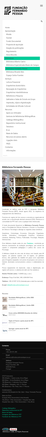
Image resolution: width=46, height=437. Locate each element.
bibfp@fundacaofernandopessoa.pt (18, 285)
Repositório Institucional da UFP (12, 410)
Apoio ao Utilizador (13, 113)
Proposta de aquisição (14, 44)
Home (7, 27)
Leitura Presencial (13, 82)
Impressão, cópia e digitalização (18, 103)
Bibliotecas (9, 58)
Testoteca (9, 126)
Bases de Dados (12, 133)
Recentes (5, 293)
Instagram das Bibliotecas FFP (11, 414)
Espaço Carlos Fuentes (14, 75)
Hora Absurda (11, 55)
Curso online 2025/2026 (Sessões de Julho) (23, 313)
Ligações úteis (11, 140)
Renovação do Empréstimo (16, 89)
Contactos (9, 147)
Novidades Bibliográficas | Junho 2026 (21, 305)
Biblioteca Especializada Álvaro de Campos (22, 65)
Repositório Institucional (15, 123)
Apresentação (10, 31)
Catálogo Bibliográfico (14, 120)
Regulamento (11, 51)
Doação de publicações (15, 48)
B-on (8, 130)
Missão (8, 34)
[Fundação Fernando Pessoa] (15, 15)
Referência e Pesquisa (14, 96)
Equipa (9, 38)
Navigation (41, 5)
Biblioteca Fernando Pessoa (16, 68)
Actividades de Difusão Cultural (18, 106)
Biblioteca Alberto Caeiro (15, 62)
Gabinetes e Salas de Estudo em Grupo (20, 99)
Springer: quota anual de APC (18, 328)
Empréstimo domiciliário (15, 85)
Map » (42, 369)
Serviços (8, 79)
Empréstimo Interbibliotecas (17, 92)
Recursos (8, 109)
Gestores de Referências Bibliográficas (20, 116)
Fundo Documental (13, 41)
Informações (11, 150)
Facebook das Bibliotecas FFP (11, 416)
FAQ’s (8, 144)
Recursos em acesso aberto (16, 137)
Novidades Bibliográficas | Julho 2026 (21, 297)
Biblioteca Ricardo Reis (15, 72)
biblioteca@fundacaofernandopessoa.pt (18, 357)
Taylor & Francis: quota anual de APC (21, 321)
